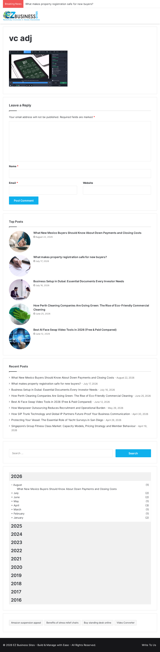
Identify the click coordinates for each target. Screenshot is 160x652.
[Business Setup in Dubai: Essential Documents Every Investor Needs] (19, 290)
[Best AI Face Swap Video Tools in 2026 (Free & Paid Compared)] (19, 338)
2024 (16, 534)
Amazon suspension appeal (26, 622)
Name (13, 166)
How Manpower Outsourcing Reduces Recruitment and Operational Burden (58, 407)
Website (88, 182)
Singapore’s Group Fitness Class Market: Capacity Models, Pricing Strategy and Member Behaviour (73, 426)
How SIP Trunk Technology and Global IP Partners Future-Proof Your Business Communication (70, 413)
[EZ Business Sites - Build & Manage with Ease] (21, 16)
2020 (16, 567)
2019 (16, 575)
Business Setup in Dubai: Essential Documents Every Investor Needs (78, 281)
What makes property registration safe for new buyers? (59, 3)
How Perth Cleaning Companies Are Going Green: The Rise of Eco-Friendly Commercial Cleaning (71, 395)
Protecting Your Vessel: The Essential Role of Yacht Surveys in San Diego (57, 420)
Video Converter (125, 622)
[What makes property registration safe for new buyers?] (19, 266)
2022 (16, 550)
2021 (16, 559)
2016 (16, 600)
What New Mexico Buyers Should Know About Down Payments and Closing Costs (87, 232)
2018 (16, 583)
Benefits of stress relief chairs (62, 622)
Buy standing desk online (97, 622)
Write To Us (149, 645)
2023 (16, 542)
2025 (16, 526)
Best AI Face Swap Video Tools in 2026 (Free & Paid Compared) (75, 329)
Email (13, 182)
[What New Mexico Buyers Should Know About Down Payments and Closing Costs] (19, 241)
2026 (16, 476)
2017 (16, 592)
